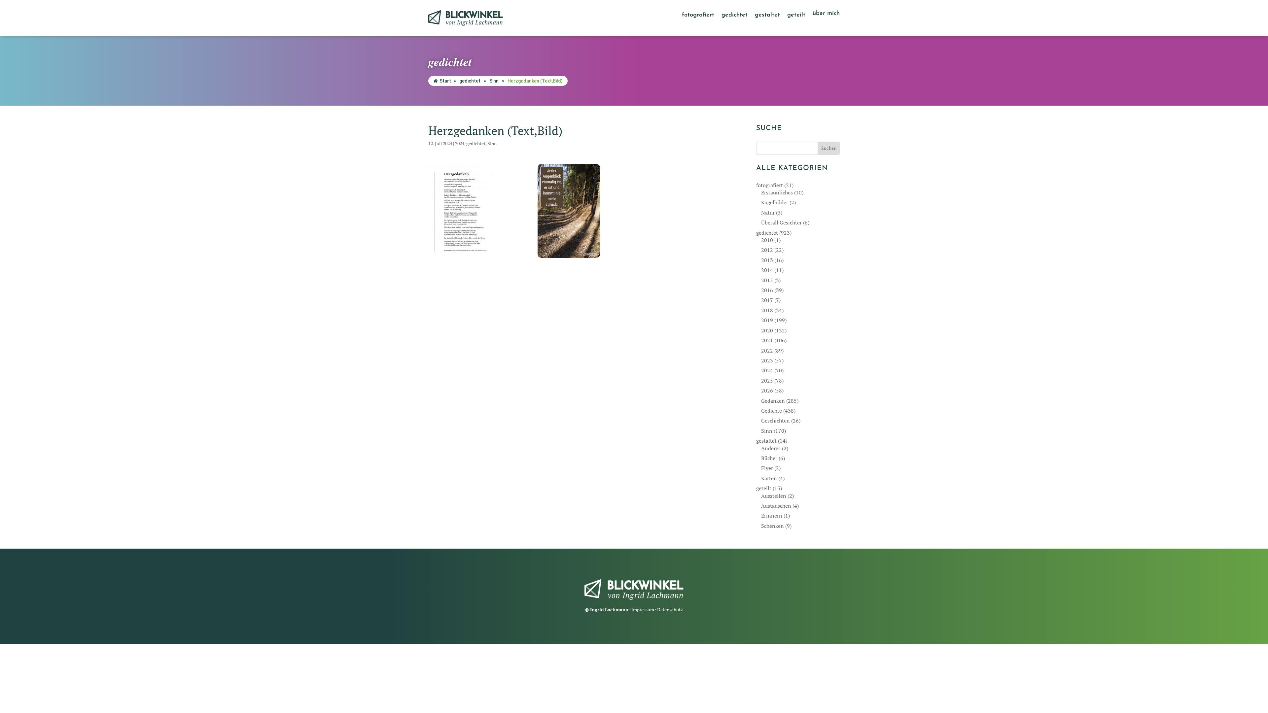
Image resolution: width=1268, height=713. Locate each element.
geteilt (796, 15)
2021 (767, 340)
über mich (826, 14)
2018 (767, 310)
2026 (767, 390)
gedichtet (735, 15)
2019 (767, 320)
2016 (767, 290)
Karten (769, 478)
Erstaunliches (777, 192)
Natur (768, 212)
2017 (767, 300)
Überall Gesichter (781, 222)
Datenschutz (670, 609)
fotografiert (698, 15)
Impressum (642, 609)
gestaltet (767, 15)
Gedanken (773, 400)
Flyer (767, 468)
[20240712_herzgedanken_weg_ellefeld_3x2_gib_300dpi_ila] (581, 211)
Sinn (494, 81)
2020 (767, 330)
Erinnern (771, 515)
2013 (767, 260)
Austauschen (776, 505)
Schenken (772, 525)
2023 (767, 360)
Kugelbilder (774, 202)
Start (445, 81)
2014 (767, 270)
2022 (767, 350)
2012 (767, 250)
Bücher (769, 458)
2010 (767, 240)
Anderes (771, 448)
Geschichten (775, 420)
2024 (459, 143)
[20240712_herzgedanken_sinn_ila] (471, 211)
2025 (767, 380)
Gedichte (771, 410)
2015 (767, 280)
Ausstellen (773, 495)
